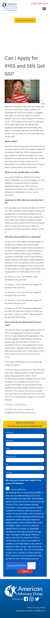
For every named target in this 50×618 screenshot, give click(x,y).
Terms (29, 607)
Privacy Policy (39, 607)
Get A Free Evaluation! (25, 20)
